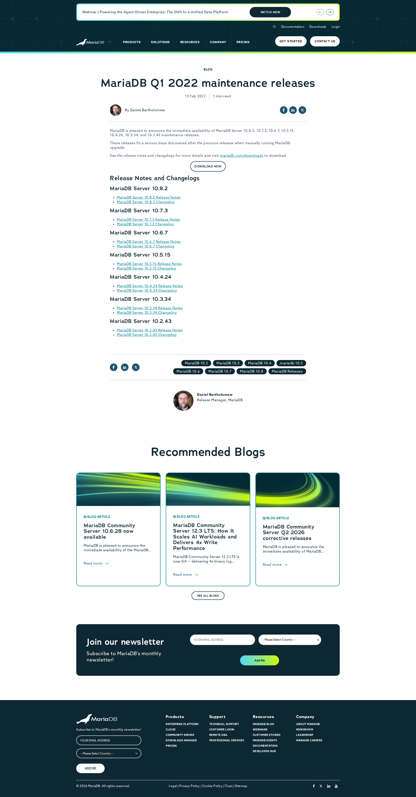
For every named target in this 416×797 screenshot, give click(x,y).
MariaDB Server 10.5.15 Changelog (146, 268)
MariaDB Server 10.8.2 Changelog (146, 202)
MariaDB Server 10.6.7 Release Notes (149, 241)
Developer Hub (264, 751)
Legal (173, 786)
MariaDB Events (265, 740)
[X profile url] (302, 110)
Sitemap (241, 786)
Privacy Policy (189, 786)
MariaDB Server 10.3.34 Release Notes (150, 308)
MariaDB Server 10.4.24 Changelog (147, 290)
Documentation (292, 27)
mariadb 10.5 (291, 363)
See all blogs (208, 595)
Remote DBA (218, 734)
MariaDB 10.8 (251, 371)
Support (217, 716)
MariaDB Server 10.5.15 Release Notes (149, 264)
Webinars (260, 729)
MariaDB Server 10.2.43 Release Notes (150, 330)
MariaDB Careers (309, 740)
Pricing (171, 745)
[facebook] (314, 786)
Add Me (260, 660)
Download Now (208, 166)
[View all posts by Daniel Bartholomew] (115, 110)
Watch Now (270, 12)
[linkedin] (328, 786)
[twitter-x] (321, 786)
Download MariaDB (181, 740)
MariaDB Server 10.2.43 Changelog (147, 334)
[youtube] (336, 786)
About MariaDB (308, 724)
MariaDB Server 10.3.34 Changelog (147, 312)
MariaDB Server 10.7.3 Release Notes (148, 219)
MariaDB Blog (263, 724)
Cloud (171, 729)
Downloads (317, 27)
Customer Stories (267, 734)
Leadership (304, 734)
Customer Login (221, 729)
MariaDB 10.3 (227, 363)
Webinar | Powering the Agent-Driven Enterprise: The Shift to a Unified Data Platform (155, 12)
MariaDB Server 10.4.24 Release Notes (150, 286)
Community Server (180, 734)
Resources (263, 716)
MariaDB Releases (287, 371)
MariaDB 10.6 (188, 371)
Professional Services (226, 740)
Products (175, 716)
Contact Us (325, 41)
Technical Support (224, 724)
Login (336, 27)
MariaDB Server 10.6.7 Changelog (146, 246)
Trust (229, 786)
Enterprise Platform (182, 724)
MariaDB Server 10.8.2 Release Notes (149, 197)
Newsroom (304, 729)
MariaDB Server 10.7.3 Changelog (145, 224)
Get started (291, 41)
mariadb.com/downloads (241, 155)
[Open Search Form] (274, 27)
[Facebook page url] (284, 110)
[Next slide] (330, 12)
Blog (208, 69)
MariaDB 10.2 (196, 363)
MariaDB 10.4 (259, 363)
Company (305, 716)
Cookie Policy (212, 786)
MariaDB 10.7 (219, 371)
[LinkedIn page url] (293, 110)
